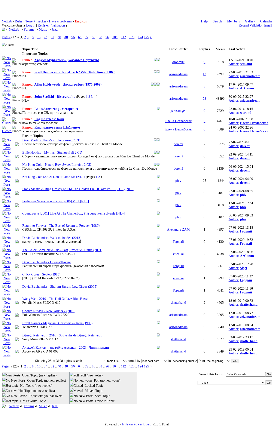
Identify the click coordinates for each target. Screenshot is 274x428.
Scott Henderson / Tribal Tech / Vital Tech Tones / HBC (74, 72)
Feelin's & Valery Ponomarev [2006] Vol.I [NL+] (55, 201)
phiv (178, 180)
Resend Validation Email (255, 25)
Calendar (265, 21)
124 (140, 37)
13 (204, 74)
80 (93, 37)
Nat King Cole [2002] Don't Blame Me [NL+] (53, 177)
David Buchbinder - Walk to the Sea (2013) (51, 238)
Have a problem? (60, 21)
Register (43, 25)
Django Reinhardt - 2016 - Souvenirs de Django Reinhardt (61, 335)
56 (73, 37)
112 (123, 37)
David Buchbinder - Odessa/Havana (46, 262)
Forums (29, 29)
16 (38, 37)
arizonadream (178, 74)
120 (131, 37)
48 (66, 37)
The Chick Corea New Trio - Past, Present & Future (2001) (62, 250)
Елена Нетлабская (178, 121)
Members (233, 21)
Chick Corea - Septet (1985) (41, 274)
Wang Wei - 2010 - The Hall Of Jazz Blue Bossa (55, 299)
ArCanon (247, 88)
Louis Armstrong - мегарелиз (56, 109)
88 (100, 37)
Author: (234, 64)
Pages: (6, 37)
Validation (58, 25)
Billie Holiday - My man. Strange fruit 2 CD (52, 152)
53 (204, 98)
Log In (30, 25)
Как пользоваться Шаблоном (57, 127)
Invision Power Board (137, 424)
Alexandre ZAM (178, 229)
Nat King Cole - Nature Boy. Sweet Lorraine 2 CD (56, 164)
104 (115, 37)
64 (80, 37)
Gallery (249, 21)
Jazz (55, 29)
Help (204, 21)
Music (43, 29)
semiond (246, 64)
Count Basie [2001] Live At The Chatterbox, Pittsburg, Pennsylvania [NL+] (73, 213)
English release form (49, 119)
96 (107, 37)
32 (52, 37)
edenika (178, 254)
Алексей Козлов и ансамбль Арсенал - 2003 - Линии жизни (65, 347)
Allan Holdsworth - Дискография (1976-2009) (67, 84)
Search (217, 21)
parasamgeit (178, 111)
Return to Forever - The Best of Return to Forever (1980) (61, 225)
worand (245, 112)
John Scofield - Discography (54, 96)
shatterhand (178, 302)
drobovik (178, 62)
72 (86, 37)
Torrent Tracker (35, 21)
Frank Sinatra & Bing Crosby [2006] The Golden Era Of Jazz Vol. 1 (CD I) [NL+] (78, 189)
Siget (243, 268)
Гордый (246, 231)
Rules (18, 21)
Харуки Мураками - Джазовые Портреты (66, 60)
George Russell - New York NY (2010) (48, 311)
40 (59, 37)
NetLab (7, 21)
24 (45, 37)
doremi (178, 144)
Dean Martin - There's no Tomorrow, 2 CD (51, 140)
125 (146, 37)
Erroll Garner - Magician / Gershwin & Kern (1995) (57, 323)
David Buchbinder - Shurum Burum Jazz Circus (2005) (59, 286)
